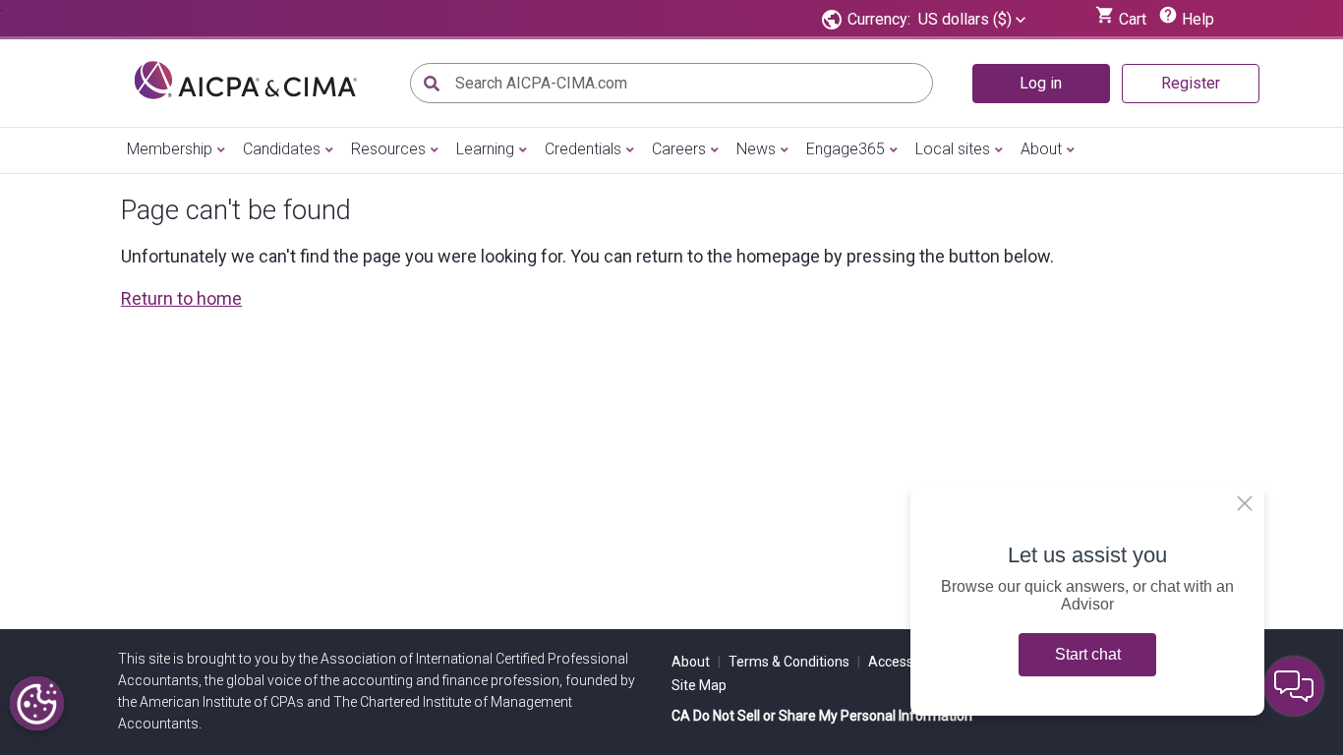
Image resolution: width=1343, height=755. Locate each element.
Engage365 (845, 149)
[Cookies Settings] (37, 703)
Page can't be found (236, 210)
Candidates (282, 149)
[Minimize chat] (1293, 686)
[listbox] (971, 19)
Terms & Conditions (794, 661)
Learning (485, 149)
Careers (679, 149)
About (1041, 149)
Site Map (699, 685)
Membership (169, 149)
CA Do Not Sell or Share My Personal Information (822, 716)
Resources (388, 149)
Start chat (1088, 654)
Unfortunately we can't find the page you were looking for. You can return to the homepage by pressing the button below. (587, 256)
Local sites (952, 149)
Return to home (181, 298)
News (756, 149)
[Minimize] (1244, 503)
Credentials (583, 149)
